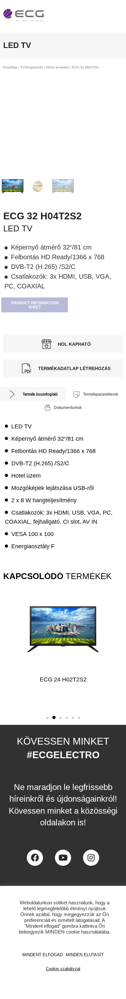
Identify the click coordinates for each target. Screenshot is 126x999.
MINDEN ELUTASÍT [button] (85, 954)
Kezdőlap (10, 67)
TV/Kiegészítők (31, 67)
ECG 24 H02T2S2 (63, 679)
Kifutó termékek (57, 67)
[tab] (33, 394)
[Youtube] (63, 858)
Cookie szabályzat (63, 968)
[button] (34, 304)
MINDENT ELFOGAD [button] (42, 954)
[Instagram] (91, 858)
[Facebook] (35, 858)
